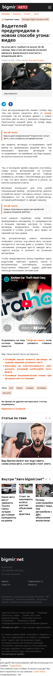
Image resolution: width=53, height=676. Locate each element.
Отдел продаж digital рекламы (36, 627)
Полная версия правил (12, 654)
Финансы (32, 584)
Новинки (17, 14)
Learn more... (40, 671)
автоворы (41, 388)
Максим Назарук (36, 60)
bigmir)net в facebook (13, 408)
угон (11, 388)
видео (20, 388)
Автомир (5, 14)
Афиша (4, 581)
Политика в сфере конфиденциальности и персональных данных (24, 622)
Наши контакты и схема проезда (17, 612)
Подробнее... (16, 665)
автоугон (7, 393)
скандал (30, 388)
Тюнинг (27, 14)
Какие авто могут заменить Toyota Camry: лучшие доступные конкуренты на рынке (8, 508)
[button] (46, 418)
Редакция (42, 612)
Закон (36, 14)
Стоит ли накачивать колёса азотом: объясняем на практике (26, 505)
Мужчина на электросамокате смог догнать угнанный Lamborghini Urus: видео (28, 368)
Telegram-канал (35, 340)
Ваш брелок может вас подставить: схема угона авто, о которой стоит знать (26, 462)
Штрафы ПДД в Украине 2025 (35, 19)
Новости (5, 584)
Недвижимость (35, 581)
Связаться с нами (10, 615)
